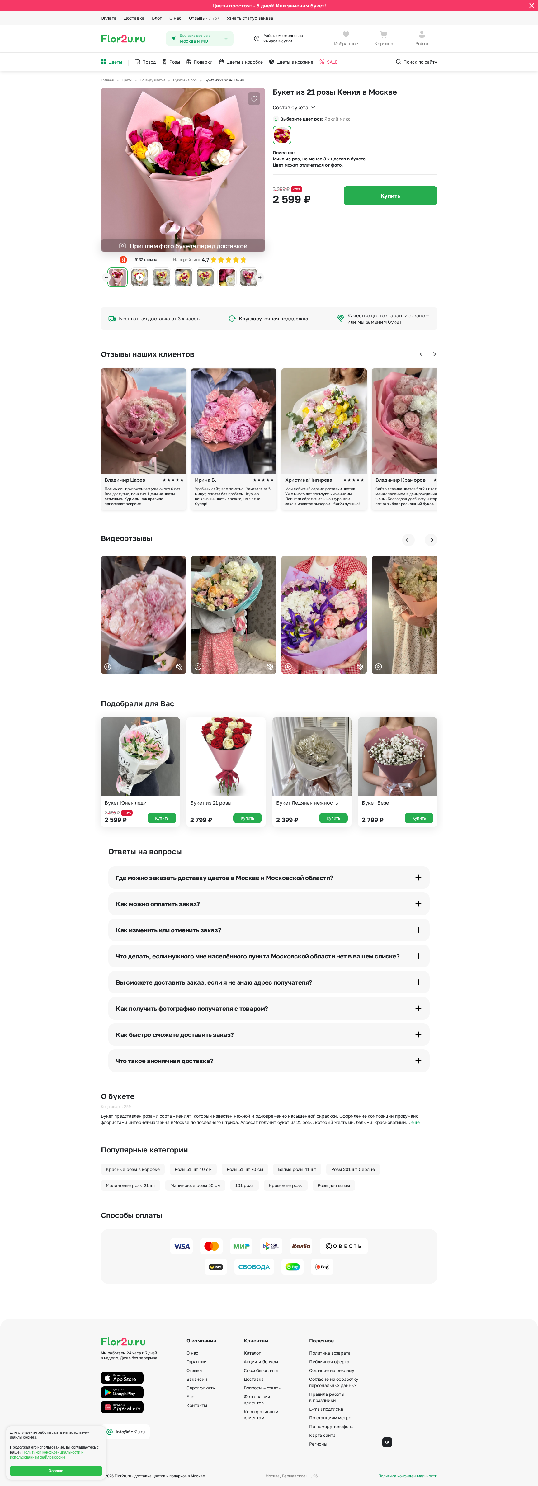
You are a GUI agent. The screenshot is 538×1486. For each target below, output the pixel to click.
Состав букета (290, 107)
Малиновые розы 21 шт (130, 1185)
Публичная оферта (329, 1361)
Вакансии (196, 1379)
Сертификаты (200, 1387)
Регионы (318, 1443)
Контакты (196, 1405)
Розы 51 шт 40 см (193, 1169)
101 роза (244, 1185)
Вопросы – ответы (262, 1387)
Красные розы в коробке (133, 1169)
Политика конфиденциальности (407, 1476)
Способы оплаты (261, 1370)
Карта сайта (322, 1435)
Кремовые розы (286, 1185)
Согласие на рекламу (331, 1370)
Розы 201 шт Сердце (353, 1169)
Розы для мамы (334, 1185)
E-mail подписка (326, 1409)
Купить (390, 195)
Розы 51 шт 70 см (245, 1169)
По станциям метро (330, 1417)
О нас (175, 18)
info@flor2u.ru (130, 1431)
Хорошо (56, 1471)
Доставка (134, 18)
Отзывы (204, 18)
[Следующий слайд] (259, 277)
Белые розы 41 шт (297, 1169)
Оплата (108, 18)
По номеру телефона (331, 1426)
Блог (157, 18)
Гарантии (196, 1361)
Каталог (252, 1353)
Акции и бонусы (261, 1361)
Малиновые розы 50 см (195, 1185)
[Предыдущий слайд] (106, 277)
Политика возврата (330, 1353)
